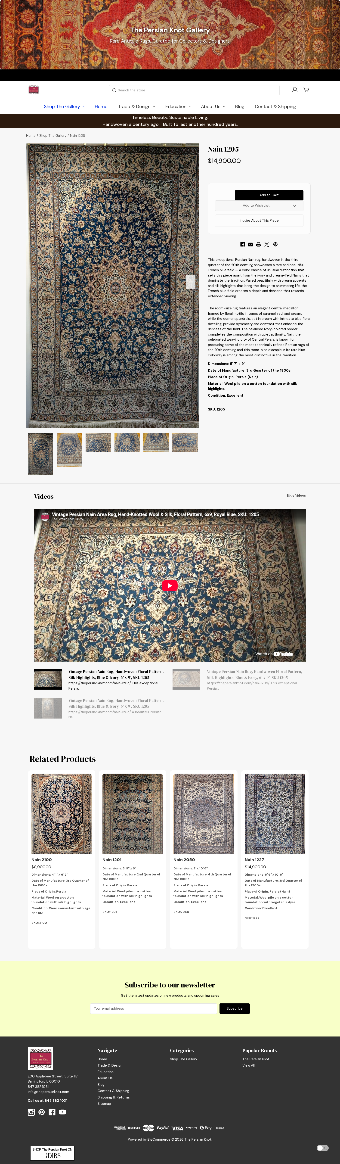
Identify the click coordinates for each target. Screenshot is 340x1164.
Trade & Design (110, 1065)
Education (106, 1072)
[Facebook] (242, 244)
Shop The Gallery (183, 1059)
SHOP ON (52, 1149)
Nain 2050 (184, 859)
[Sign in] (295, 90)
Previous (34, 282)
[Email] (250, 244)
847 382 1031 (56, 1100)
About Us (105, 1078)
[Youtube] (62, 1112)
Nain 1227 (254, 859)
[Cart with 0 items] (306, 89)
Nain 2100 (41, 859)
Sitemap (104, 1103)
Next (190, 282)
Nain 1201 (111, 859)
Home (102, 1059)
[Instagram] (31, 1112)
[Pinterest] (275, 244)
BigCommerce (159, 1139)
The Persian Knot (255, 1059)
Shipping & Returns (114, 1097)
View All (248, 1065)
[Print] (258, 244)
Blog (101, 1084)
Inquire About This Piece (259, 220)
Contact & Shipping (113, 1091)
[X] (266, 244)
